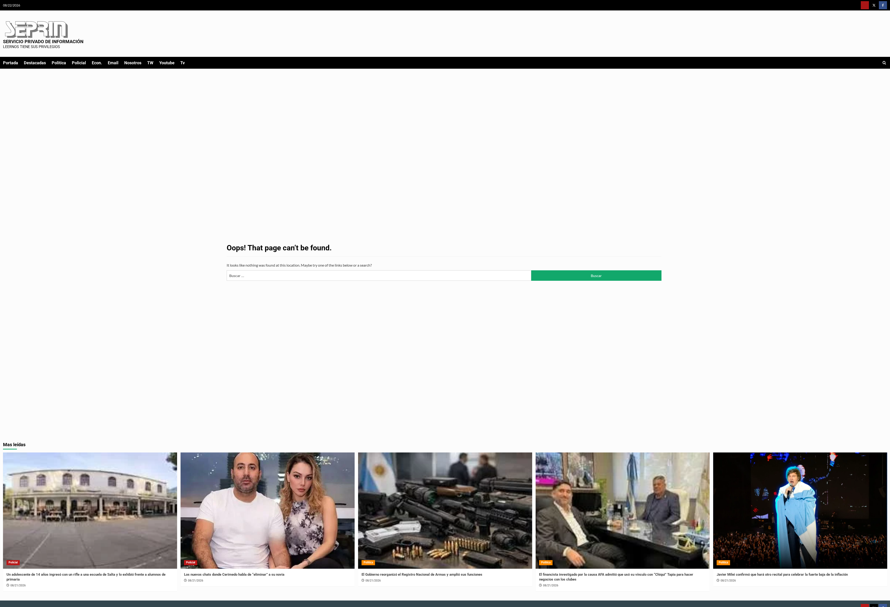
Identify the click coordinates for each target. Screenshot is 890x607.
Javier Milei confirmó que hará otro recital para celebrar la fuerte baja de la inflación (782, 574)
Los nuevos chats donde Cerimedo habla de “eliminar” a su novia (234, 574)
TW (150, 62)
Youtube (167, 62)
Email (113, 62)
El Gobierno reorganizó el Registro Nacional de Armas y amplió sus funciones (422, 574)
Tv (182, 62)
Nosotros (132, 62)
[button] (884, 63)
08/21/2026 (18, 585)
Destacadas (35, 62)
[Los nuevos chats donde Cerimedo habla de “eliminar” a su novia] (268, 510)
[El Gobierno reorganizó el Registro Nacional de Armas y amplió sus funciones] (445, 510)
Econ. (97, 62)
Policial (79, 62)
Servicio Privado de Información (43, 41)
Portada (10, 62)
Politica (59, 62)
